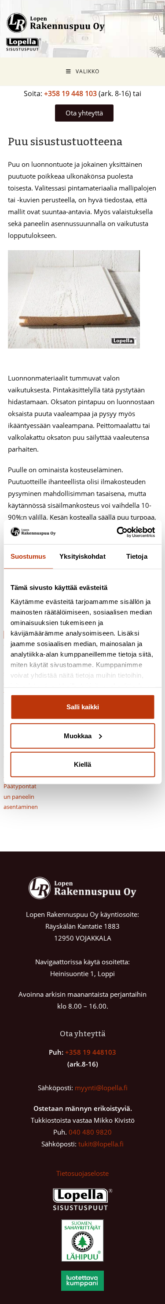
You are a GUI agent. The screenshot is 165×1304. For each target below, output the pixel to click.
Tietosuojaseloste (82, 1173)
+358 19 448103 (90, 1052)
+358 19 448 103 (70, 93)
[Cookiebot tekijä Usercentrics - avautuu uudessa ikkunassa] (117, 532)
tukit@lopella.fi (101, 1143)
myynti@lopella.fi (101, 1087)
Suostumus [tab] (28, 556)
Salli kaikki (82, 707)
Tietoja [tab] (136, 556)
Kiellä (82, 764)
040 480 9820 (90, 1132)
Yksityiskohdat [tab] (82, 556)
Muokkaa (78, 735)
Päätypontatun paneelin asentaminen (21, 796)
